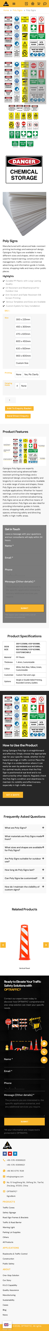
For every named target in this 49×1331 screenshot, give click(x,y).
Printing (8, 373)
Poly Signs (17, 10)
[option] (23, 319)
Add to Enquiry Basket (19, 408)
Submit (24, 608)
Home (6, 10)
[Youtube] (10, 1154)
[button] (14, 3)
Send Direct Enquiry (18, 416)
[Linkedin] (15, 1154)
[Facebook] (5, 1154)
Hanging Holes (8, 384)
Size (6, 318)
